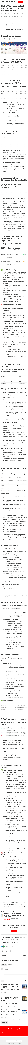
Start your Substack (11, 1041)
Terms (16, 1038)
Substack (8, 1043)
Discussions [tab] (11, 981)
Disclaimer (15, 942)
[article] (14, 989)
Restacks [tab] (10, 964)
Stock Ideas (8, 29)
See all (3, 1022)
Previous (5, 955)
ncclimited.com (5, 39)
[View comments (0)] (7, 24)
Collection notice (21, 1038)
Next (24, 955)
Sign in (25, 1)
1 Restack (11, 946)
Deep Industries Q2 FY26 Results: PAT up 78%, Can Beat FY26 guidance (10, 998)
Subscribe (20, 1)
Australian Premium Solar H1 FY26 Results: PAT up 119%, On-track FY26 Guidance (10, 986)
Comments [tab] (4, 964)
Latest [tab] (6, 981)
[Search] (25, 981)
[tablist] (6, 964)
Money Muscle (7, 918)
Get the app (19, 1041)
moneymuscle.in (18, 29)
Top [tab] (2, 981)
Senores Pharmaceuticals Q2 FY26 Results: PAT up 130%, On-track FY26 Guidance (10, 1011)
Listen (25, 20)
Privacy (13, 1038)
